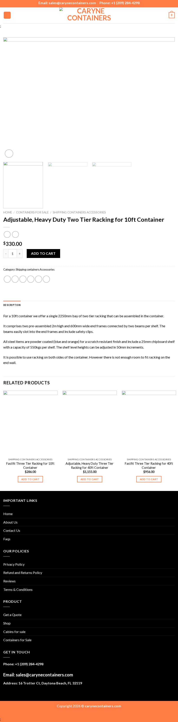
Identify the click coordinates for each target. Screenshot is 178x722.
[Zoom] (9, 153)
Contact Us (11, 530)
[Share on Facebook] (15, 279)
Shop (7, 623)
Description (12, 305)
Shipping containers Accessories (79, 212)
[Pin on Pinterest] (38, 279)
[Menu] (7, 15)
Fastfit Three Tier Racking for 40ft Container (149, 465)
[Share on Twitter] (22, 279)
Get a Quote (12, 615)
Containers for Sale (32, 212)
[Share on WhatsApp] (7, 279)
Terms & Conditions (18, 589)
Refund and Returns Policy (22, 572)
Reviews (9, 581)
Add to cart (43, 253)
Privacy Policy (14, 564)
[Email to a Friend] (30, 279)
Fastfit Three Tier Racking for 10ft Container (30, 465)
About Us (10, 522)
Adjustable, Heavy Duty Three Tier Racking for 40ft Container (90, 465)
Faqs (6, 539)
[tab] (12, 305)
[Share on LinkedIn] (46, 279)
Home (7, 212)
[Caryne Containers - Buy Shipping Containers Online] (89, 15)
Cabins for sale (14, 631)
